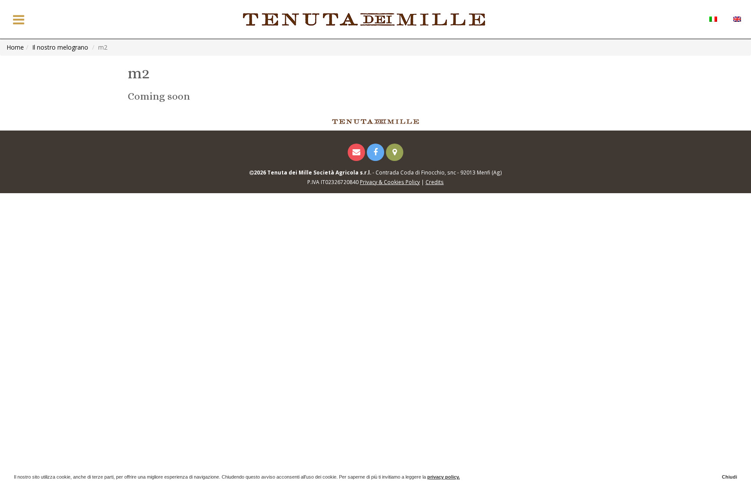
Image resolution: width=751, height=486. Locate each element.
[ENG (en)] (737, 18)
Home (15, 47)
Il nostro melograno (60, 47)
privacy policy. (443, 476)
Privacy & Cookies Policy (390, 181)
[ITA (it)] (713, 18)
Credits (434, 181)
